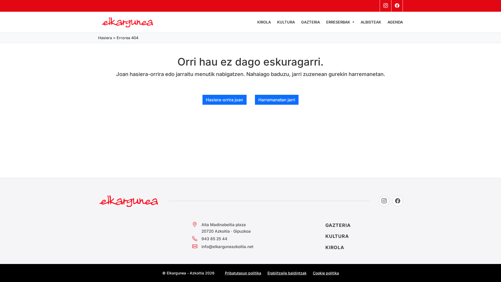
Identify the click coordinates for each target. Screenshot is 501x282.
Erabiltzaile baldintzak (287, 273)
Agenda (395, 22)
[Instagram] (385, 5)
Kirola (264, 22)
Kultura (286, 22)
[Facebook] (397, 5)
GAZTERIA (338, 225)
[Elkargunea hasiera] (129, 201)
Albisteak (371, 22)
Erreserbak (338, 22)
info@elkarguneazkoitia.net (227, 246)
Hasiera (105, 38)
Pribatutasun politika (243, 273)
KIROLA (334, 247)
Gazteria (310, 22)
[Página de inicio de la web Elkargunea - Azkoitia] (127, 22)
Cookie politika (326, 273)
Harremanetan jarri (276, 99)
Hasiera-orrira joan (224, 99)
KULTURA (337, 236)
